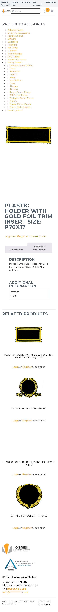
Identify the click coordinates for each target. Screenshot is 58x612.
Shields (13, 101)
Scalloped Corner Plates (21, 98)
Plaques (14, 86)
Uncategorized (15, 110)
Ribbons (14, 89)
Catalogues (50, 2)
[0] (45, 11)
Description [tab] (16, 249)
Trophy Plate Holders (20, 107)
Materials (12, 50)
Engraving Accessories (19, 33)
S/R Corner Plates (18, 95)
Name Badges (15, 53)
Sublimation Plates (17, 59)
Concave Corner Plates (21, 65)
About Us (16, 3)
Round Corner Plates (20, 92)
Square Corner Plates (20, 104)
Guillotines (13, 42)
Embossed (15, 71)
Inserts (13, 74)
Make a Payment (5, 3)
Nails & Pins (15, 80)
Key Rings (13, 47)
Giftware (12, 39)
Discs (12, 68)
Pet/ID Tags (14, 56)
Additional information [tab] (39, 248)
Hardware (12, 45)
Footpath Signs (15, 36)
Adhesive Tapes (15, 30)
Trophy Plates (14, 62)
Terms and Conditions (44, 603)
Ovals (12, 83)
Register (23, 236)
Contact (26, 2)
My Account (37, 3)
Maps (12, 77)
